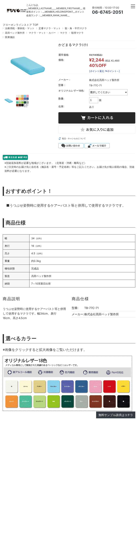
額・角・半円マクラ (76, 28)
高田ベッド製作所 (15, 32)
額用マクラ (77, 32)
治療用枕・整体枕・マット (19, 28)
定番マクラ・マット (50, 28)
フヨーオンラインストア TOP (20, 24)
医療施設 (10, 37)
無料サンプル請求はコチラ (115, 415)
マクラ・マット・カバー (42, 32)
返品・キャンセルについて (74, 138)
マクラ (63, 32)
